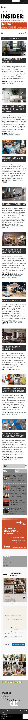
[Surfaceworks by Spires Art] (14, 200)
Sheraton (5, 324)
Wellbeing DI (10, 83)
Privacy (12, 710)
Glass (19, 224)
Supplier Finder (23, 1)
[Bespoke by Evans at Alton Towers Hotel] (14, 153)
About (5, 559)
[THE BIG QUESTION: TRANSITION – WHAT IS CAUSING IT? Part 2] (14, 384)
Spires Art (5, 227)
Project (5, 182)
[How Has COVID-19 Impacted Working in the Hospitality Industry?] (14, 102)
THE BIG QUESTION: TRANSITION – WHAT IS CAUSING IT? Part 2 (13, 389)
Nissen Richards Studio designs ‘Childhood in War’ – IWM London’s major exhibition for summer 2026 (17, 487)
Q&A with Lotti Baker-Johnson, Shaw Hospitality (13, 435)
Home (3, 710)
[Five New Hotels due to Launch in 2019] (14, 342)
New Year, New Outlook (11, 300)
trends (15, 414)
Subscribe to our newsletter (12, 682)
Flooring (5, 460)
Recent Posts (17, 471)
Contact (5, 566)
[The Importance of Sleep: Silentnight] (14, 55)
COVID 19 (14, 133)
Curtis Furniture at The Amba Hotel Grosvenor (11, 251)
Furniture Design (7, 276)
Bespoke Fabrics (13, 180)
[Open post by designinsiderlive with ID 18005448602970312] (15, 590)
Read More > (5, 80)
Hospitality (14, 81)
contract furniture (17, 274)
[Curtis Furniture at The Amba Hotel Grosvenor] (14, 245)
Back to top (22, 710)
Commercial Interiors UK (21, 3)
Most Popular (5, 471)
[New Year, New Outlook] (14, 296)
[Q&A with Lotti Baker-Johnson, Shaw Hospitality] (14, 429)
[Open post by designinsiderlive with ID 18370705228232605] (15, 618)
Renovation (20, 226)
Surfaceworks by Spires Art (14, 204)
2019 (13, 369)
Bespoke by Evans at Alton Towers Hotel (12, 159)
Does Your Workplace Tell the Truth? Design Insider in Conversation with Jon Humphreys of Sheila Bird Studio (17, 478)
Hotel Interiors (7, 277)
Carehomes (23, 413)
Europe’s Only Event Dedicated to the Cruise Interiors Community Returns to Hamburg (17, 510)
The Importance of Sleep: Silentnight (12, 60)
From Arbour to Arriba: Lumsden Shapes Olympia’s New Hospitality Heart (17, 502)
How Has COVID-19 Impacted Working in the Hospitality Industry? (13, 109)
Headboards (6, 226)
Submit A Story (7, 562)
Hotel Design (17, 276)
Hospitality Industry (8, 135)
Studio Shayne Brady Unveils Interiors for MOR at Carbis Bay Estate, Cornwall (17, 495)
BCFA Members (14, 413)
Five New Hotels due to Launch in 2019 (11, 348)
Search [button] (25, 33)
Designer (20, 458)
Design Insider (15, 1)
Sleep (4, 83)
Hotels (21, 81)
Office (9, 414)
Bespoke (13, 224)
